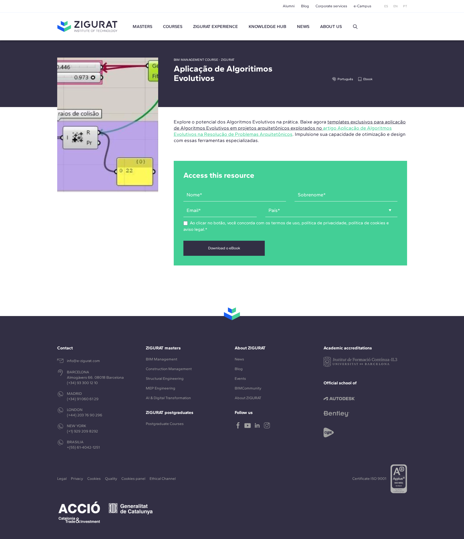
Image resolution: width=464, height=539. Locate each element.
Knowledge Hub (267, 26)
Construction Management (169, 369)
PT (405, 6)
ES (386, 6)
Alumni (289, 6)
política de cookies (367, 222)
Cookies (94, 478)
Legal (62, 478)
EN (395, 6)
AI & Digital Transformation (168, 398)
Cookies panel (133, 478)
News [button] (303, 26)
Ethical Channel (163, 478)
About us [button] (331, 26)
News (239, 359)
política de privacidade (324, 222)
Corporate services (331, 6)
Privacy (77, 478)
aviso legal (193, 229)
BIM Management (161, 359)
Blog (305, 6)
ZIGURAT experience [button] (215, 26)
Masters (142, 26)
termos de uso (285, 222)
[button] (355, 26)
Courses (172, 26)
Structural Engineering (165, 378)
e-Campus (362, 6)
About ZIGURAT (248, 398)
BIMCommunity (248, 388)
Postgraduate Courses (165, 423)
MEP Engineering (160, 388)
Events (240, 378)
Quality (111, 478)
